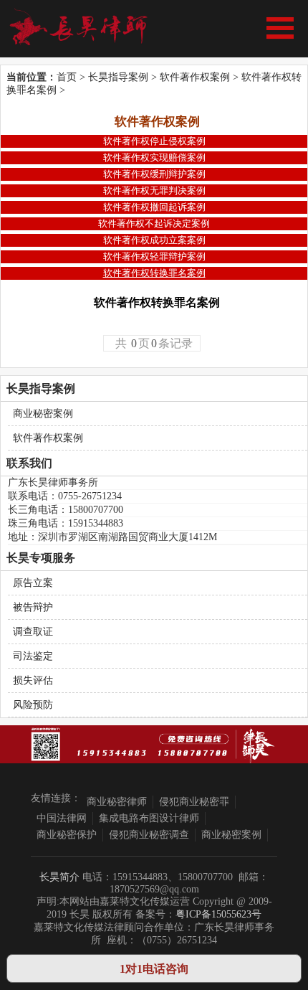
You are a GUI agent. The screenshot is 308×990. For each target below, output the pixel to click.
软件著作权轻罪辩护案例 (154, 256)
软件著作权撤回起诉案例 (154, 207)
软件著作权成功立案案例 (154, 240)
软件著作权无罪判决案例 (154, 190)
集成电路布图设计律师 (149, 818)
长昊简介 (59, 877)
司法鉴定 (33, 656)
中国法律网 (62, 818)
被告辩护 (33, 607)
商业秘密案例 (43, 413)
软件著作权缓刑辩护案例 (154, 174)
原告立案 (33, 583)
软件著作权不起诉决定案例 (154, 223)
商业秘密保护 (67, 834)
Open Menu (280, 28)
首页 (67, 77)
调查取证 (33, 631)
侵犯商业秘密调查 (149, 834)
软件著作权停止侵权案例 (154, 141)
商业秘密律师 (117, 801)
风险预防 (33, 704)
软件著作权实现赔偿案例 (154, 157)
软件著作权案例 (195, 77)
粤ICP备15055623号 (218, 914)
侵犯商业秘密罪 (194, 801)
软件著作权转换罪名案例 (154, 273)
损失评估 (33, 680)
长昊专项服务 (40, 558)
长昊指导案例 (118, 77)
